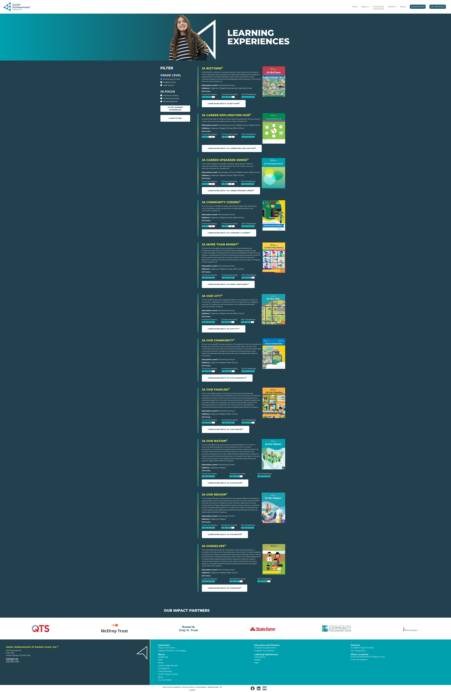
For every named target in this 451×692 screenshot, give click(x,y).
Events (391, 7)
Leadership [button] (163, 657)
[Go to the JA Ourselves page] (273, 560)
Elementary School (171, 79)
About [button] (161, 654)
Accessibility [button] (201, 687)
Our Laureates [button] (165, 680)
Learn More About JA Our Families (225, 429)
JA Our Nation (215, 441)
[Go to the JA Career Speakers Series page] (273, 174)
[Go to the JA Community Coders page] (273, 216)
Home (355, 7)
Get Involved (438, 7)
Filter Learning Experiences (175, 108)
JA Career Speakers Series (225, 160)
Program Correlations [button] (264, 651)
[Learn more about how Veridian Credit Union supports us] (40, 628)
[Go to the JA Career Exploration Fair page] (273, 129)
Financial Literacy (170, 95)
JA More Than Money (220, 244)
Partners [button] (355, 645)
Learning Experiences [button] (266, 654)
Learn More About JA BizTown (224, 103)
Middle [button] (257, 660)
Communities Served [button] (168, 665)
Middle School (169, 82)
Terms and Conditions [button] (171, 687)
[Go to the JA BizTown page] (273, 82)
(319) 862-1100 (12, 661)
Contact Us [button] (12, 659)
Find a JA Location (359, 659)
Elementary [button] (259, 657)
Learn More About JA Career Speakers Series (231, 190)
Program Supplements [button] (265, 648)
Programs (378, 7)
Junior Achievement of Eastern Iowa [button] (368, 657)
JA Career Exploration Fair (226, 115)
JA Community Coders (221, 202)
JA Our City (212, 296)
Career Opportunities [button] (168, 674)
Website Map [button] (213, 687)
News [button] (160, 677)
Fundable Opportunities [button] (362, 648)
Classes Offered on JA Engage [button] (172, 651)
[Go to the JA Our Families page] (273, 403)
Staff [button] (160, 660)
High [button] (256, 663)
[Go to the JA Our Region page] (273, 508)
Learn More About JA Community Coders (229, 233)
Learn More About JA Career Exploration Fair (232, 148)
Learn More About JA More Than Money (228, 284)
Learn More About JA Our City (223, 329)
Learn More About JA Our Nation (225, 483)
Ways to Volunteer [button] (166, 648)
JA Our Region (214, 494)
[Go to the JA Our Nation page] (273, 455)
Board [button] (161, 663)
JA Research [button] (163, 668)
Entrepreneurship (171, 98)
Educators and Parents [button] (267, 645)
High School (168, 85)
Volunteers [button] (164, 645)
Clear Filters (175, 118)
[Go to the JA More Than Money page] (273, 258)
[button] (368, 7)
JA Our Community (218, 340)
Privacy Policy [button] (188, 687)
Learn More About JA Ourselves (224, 588)
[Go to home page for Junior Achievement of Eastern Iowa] (17, 7)
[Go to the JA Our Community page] (273, 354)
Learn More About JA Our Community (227, 378)
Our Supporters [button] (358, 651)
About (365, 7)
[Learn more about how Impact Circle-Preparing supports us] (114, 628)
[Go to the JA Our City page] (273, 310)
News (403, 7)
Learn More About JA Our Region (225, 534)
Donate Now (417, 7)
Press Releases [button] (165, 671)
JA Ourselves (214, 546)
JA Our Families (216, 389)
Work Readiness (170, 101)
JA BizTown (212, 68)
